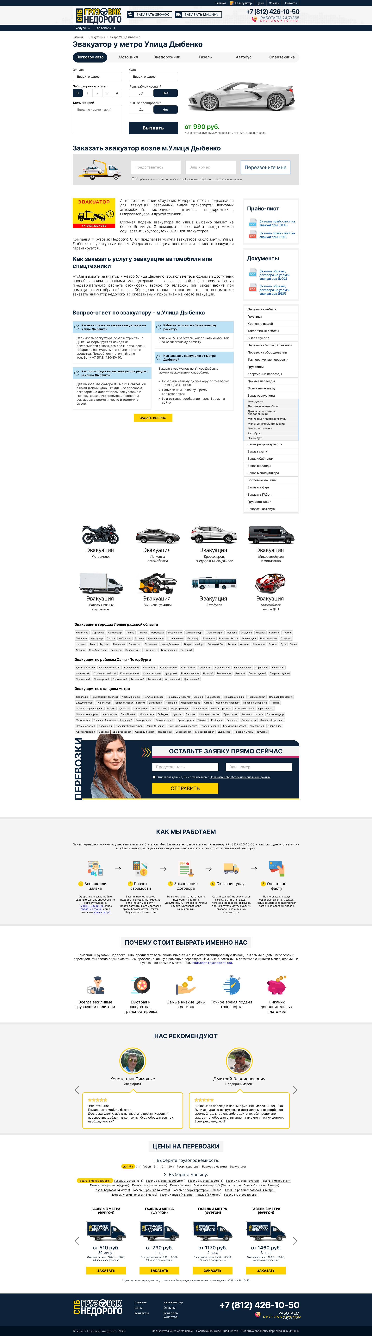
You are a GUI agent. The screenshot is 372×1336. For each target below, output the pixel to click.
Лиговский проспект (271, 720)
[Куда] (153, 78)
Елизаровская (144, 720)
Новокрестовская (209, 714)
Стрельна (286, 638)
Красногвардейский (104, 673)
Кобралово (125, 638)
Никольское (150, 650)
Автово (208, 702)
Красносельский (129, 673)
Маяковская (83, 720)
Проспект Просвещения (89, 708)
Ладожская (105, 725)
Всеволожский (168, 667)
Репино (130, 632)
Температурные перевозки (268, 359)
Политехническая (154, 696)
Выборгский (188, 667)
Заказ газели (257, 451)
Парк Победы (128, 714)
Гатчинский (205, 667)
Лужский (208, 673)
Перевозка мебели (262, 309)
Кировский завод (190, 702)
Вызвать (153, 127)
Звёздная (163, 714)
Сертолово (98, 632)
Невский (240, 673)
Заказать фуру (259, 487)
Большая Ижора (228, 638)
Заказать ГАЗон (259, 494)
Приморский (83, 679)
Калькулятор (243, 3)
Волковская (165, 731)
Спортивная (275, 725)
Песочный (186, 650)
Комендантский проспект (182, 725)
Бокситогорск (169, 650)
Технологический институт (130, 702)
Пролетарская (185, 720)
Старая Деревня (210, 725)
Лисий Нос (82, 632)
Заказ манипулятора (263, 473)
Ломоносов (208, 638)
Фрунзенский (172, 679)
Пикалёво (115, 650)
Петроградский (257, 673)
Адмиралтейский (85, 667)
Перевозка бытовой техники (270, 345)
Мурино (104, 644)
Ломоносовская (164, 720)
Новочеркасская (85, 725)
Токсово (142, 632)
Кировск (260, 632)
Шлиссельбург (194, 632)
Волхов (273, 644)
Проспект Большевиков (129, 725)
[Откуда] (97, 78)
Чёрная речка (159, 708)
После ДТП (255, 438)
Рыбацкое (217, 720)
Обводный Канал (144, 731)
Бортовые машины (262, 480)
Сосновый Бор (216, 644)
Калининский (222, 667)
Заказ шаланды (259, 466)
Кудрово (80, 644)
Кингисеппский (242, 667)
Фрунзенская (265, 708)
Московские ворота (87, 714)
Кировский (278, 667)
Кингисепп (258, 644)
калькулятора (102, 912)
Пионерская (141, 708)
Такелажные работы (263, 331)
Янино (92, 644)
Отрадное (246, 632)
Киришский (261, 667)
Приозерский (101, 679)
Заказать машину (202, 15)
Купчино (177, 714)
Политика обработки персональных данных (270, 1331)
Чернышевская (256, 696)
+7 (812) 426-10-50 (272, 11)
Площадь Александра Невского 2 (113, 720)
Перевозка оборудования (267, 352)
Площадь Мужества (178, 696)
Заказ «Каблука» (261, 458)
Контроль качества (171, 1315)
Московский (224, 673)
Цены (260, 3)
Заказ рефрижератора (265, 444)
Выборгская (213, 696)
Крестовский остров (234, 725)
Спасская (232, 720)
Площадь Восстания (280, 696)
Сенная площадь (244, 708)
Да (141, 93)
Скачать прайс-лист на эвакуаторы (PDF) (277, 235)
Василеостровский (109, 667)
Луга (283, 644)
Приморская (230, 714)
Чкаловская (257, 725)
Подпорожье (132, 650)
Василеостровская (252, 714)
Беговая (190, 714)
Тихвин (232, 644)
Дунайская (224, 731)
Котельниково (175, 638)
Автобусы (254, 433)
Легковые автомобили (263, 406)
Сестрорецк (115, 632)
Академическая (131, 696)
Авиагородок (249, 638)
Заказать (106, 1271)
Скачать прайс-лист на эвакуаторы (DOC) (277, 223)
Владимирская (84, 702)
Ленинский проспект (227, 702)
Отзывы (274, 3)
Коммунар (97, 638)
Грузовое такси (259, 502)
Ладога (111, 638)
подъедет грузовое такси (212, 963)
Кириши (244, 644)
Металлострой (215, 632)
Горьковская (199, 708)
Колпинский (83, 673)
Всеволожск (175, 632)
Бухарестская (183, 731)
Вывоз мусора (258, 338)
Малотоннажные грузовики (266, 423)
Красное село (156, 638)
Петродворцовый (280, 673)
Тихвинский (137, 679)
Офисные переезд (261, 388)
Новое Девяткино (170, 644)
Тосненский (154, 679)
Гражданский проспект (105, 696)
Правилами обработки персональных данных (213, 179)
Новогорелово (268, 638)
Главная (220, 3)
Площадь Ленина (234, 696)
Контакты (290, 3)
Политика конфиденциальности (217, 1331)
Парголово (135, 644)
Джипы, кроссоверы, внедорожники (262, 412)
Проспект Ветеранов (255, 702)
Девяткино (82, 696)
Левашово (119, 644)
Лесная (198, 696)
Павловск (81, 638)
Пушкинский (120, 679)
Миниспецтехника (260, 428)
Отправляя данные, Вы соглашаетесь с (188, 179)
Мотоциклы (256, 401)
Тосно (293, 644)
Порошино (151, 644)
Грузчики (255, 316)
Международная (204, 731)
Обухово (202, 720)
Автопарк (104, 28)
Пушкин (287, 632)
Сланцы (80, 650)
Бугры (187, 644)
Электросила (109, 714)
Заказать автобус (261, 509)
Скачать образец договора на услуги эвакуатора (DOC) (274, 275)
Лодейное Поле (98, 650)
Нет (166, 93)
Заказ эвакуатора (261, 395)
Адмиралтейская (85, 731)
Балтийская (155, 702)
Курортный (170, 673)
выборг (199, 644)
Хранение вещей (260, 324)
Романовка (157, 632)
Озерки (111, 708)
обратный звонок (91, 908)
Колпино (274, 632)
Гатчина (139, 638)
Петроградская (180, 708)
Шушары (262, 731)
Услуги (81, 28)
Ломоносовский (190, 673)
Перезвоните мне (266, 167)
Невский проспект (221, 708)
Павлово (232, 632)
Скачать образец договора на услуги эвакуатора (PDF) (274, 289)
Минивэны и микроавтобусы (267, 418)
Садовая (104, 731)
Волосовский (131, 667)
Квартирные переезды (265, 374)
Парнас (275, 702)
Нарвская (171, 702)
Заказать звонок (153, 15)
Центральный (191, 679)
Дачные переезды (261, 381)
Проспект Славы (243, 731)
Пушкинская (103, 702)
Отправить (185, 788)
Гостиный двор (275, 714)
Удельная (124, 708)
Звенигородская (122, 731)
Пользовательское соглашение (172, 1331)
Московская (147, 714)
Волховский (149, 667)
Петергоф (192, 638)
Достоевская (248, 720)
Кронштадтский (152, 673)
